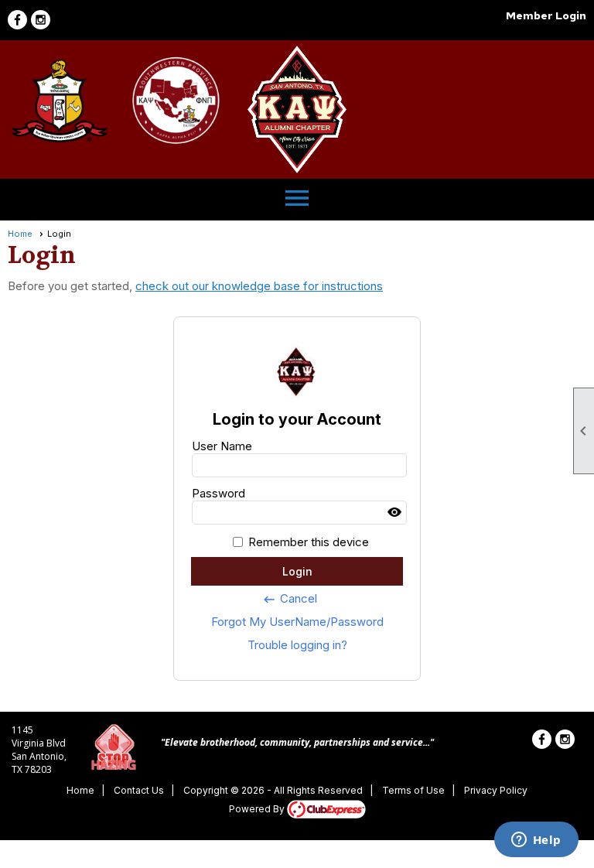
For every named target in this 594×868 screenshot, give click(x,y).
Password (218, 493)
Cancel (289, 599)
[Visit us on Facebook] (17, 19)
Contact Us (139, 790)
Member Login (546, 15)
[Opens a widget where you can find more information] (536, 841)
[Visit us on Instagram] (40, 19)
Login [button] (297, 571)
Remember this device (308, 542)
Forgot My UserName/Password (297, 621)
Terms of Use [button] (413, 790)
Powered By (258, 809)
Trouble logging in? (297, 644)
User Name (222, 446)
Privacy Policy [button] (495, 790)
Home (20, 233)
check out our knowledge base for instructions (259, 286)
